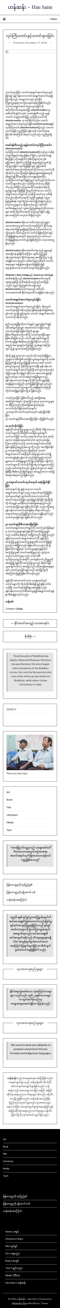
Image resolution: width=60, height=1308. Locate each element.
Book (9, 799)
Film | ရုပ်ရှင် (11, 1246)
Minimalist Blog (20, 1303)
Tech (9, 830)
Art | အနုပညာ (12, 1253)
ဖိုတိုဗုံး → (30, 636)
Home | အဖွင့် (12, 1231)
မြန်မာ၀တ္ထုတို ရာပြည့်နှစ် (19, 884)
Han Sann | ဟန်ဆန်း (15, 1282)
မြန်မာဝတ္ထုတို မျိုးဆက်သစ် (21, 892)
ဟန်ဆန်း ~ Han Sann (30, 7)
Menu (53, 18)
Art (8, 792)
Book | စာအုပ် (12, 1260)
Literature (12, 814)
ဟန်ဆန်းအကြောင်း (16, 899)
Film (8, 807)
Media (19, 608)
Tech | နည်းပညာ (13, 1268)
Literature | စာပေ (14, 1238)
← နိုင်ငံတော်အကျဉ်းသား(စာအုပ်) (30, 623)
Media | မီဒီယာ (12, 1275)
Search (11, 709)
